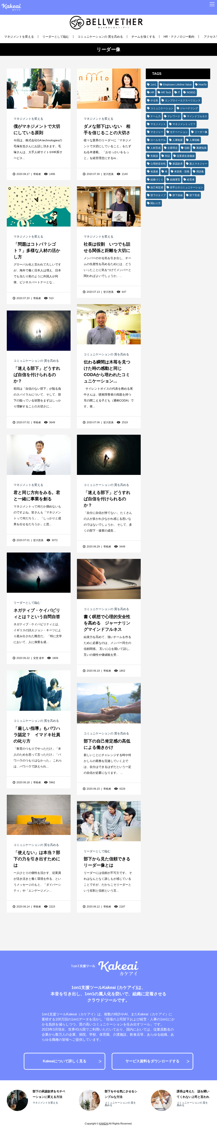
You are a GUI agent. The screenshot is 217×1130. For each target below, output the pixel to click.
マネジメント (158, 124)
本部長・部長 (181, 171)
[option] (36, 1100)
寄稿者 (37, 174)
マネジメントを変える (19, 36)
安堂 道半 (38, 658)
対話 (167, 155)
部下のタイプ (158, 195)
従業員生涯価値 (186, 155)
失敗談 (154, 155)
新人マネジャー (198, 163)
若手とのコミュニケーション (186, 187)
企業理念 (172, 147)
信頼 (186, 147)
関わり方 (155, 203)
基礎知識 (201, 147)
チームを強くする (143, 36)
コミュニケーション (161, 108)
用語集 (200, 171)
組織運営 (175, 179)
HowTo (203, 84)
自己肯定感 (156, 187)
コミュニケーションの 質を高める (100, 36)
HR (152, 92)
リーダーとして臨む (55, 36)
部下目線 (177, 195)
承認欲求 (177, 163)
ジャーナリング (189, 108)
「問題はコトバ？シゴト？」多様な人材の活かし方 (37, 250)
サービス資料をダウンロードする (152, 1061)
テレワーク (173, 116)
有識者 (154, 171)
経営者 (191, 179)
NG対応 (191, 92)
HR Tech (166, 92)
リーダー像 (201, 132)
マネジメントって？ (183, 124)
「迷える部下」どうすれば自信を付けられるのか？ (37, 374)
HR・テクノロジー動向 (179, 36)
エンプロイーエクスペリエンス (182, 100)
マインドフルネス (197, 116)
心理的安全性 (158, 163)
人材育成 (155, 147)
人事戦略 (194, 140)
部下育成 (194, 195)
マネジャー (156, 132)
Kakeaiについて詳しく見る (64, 1061)
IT (179, 92)
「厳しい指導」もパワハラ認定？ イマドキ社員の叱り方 (37, 734)
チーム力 (155, 116)
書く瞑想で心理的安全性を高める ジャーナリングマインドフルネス (107, 623)
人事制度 (177, 140)
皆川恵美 (108, 174)
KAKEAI (103, 1123)
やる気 (154, 100)
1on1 (153, 84)
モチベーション (179, 132)
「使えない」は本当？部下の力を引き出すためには (37, 858)
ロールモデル (158, 140)
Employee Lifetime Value (177, 84)
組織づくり (156, 179)
